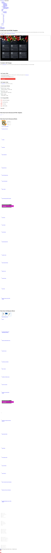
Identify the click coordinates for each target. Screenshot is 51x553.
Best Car (3, 319)
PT (3, 19)
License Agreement (4, 514)
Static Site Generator (4, 540)
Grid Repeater (13, 33)
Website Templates (5, 3)
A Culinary (3, 139)
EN (3, 14)
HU (3, 21)
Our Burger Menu (4, 278)
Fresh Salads (3, 147)
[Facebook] (0, 549)
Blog (2, 10)
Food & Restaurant (9, 33)
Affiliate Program (4, 523)
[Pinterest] (0, 552)
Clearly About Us (4, 473)
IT (3, 17)
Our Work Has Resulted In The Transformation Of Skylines (5, 332)
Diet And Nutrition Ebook (5, 175)
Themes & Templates (4, 527)
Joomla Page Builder (5, 8)
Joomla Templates (5, 5)
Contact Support (5, 12)
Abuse (2, 516)
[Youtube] (0, 550)
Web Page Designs (4, 545)
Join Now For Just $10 (4, 384)
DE (3, 15)
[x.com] (0, 551)
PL (3, 18)
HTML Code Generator (4, 541)
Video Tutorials (5, 11)
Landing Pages (3, 546)
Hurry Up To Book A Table (5, 126)
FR (3, 16)
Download (4, 206)
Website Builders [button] (3, 6)
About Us (3, 515)
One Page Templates (4, 533)
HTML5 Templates (4, 532)
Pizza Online (3, 288)
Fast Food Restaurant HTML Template (6, 198)
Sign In (3, 23)
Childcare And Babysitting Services (6, 340)
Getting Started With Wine (5, 262)
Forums (2, 9)
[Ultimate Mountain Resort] (6, 316)
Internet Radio (3, 448)
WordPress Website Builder (5, 538)
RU (3, 20)
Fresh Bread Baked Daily (5, 241)
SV (3, 22)
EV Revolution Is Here (4, 457)
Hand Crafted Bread (4, 154)
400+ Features (3, 2)
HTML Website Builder (5, 7)
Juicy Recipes (3, 217)
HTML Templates (4, 530)
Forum (2, 524)
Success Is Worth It (4, 465)
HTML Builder (4, 64)
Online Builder (3, 83)
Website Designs (5, 4)
